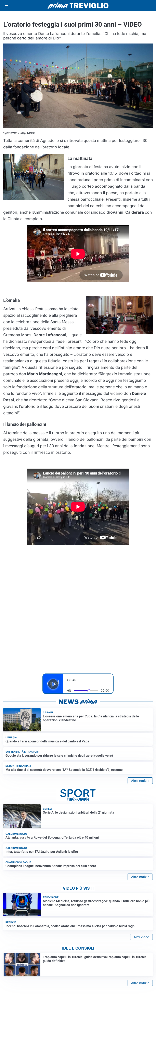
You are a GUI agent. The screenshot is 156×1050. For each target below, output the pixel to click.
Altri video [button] (141, 937)
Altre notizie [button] (140, 781)
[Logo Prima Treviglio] (78, 5)
